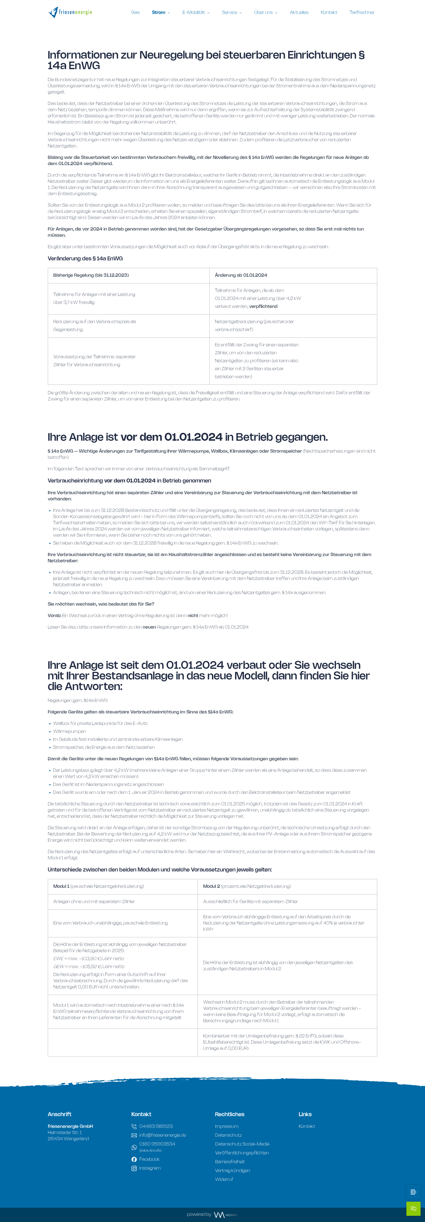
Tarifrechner (362, 13)
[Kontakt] (413, 1209)
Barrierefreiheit (230, 1162)
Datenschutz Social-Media (242, 1144)
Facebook (149, 1159)
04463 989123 (156, 1127)
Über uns (263, 13)
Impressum (226, 1127)
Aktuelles (299, 13)
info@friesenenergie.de (162, 1135)
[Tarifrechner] (413, 1192)
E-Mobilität (194, 13)
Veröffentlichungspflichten (242, 1153)
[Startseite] (75, 12)
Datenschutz (228, 1135)
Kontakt (329, 13)
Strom (158, 13)
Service (229, 13)
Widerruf (224, 1180)
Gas (135, 13)
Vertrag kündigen (232, 1171)
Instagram (150, 1168)
